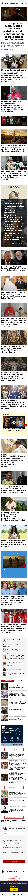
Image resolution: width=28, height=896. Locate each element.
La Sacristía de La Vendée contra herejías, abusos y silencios (14, 664)
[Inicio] (2, 894)
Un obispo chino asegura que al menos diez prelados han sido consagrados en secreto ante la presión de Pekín (14, 31)
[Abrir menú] (25, 894)
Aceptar (14, 889)
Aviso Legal (14, 876)
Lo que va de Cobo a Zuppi (15, 669)
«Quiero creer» (8, 570)
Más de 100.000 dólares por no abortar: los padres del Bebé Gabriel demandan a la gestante (13, 543)
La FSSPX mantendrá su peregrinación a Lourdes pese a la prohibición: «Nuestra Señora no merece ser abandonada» (13, 376)
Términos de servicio (8, 858)
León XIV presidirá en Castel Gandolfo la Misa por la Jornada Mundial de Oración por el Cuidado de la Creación (13, 175)
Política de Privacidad (14, 878)
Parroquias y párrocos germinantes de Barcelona (15, 650)
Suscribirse (14, 861)
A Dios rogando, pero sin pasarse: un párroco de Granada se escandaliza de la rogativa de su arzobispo (13, 489)
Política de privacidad (21, 857)
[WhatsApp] (17, 894)
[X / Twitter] (10, 894)
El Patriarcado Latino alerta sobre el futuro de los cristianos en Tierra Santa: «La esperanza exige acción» (13, 148)
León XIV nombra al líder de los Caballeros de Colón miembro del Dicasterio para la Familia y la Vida (13, 295)
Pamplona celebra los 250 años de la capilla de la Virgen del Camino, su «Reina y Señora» (12, 349)
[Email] (21, 894)
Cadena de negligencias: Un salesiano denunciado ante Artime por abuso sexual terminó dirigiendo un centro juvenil (13, 600)
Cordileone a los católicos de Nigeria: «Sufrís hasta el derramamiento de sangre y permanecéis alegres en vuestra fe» (13, 628)
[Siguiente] (25, 425)
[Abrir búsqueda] (22, 3)
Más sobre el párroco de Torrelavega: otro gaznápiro (13, 645)
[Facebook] (6, 894)
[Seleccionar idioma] (26, 3)
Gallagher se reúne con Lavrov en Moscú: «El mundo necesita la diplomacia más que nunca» (13, 269)
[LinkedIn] (14, 894)
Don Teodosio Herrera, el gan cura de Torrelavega (15, 674)
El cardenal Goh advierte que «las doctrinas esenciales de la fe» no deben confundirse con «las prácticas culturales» (14, 322)
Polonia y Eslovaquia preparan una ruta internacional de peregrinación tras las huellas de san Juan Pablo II (13, 516)
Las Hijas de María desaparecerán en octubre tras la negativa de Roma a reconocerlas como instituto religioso (13, 404)
